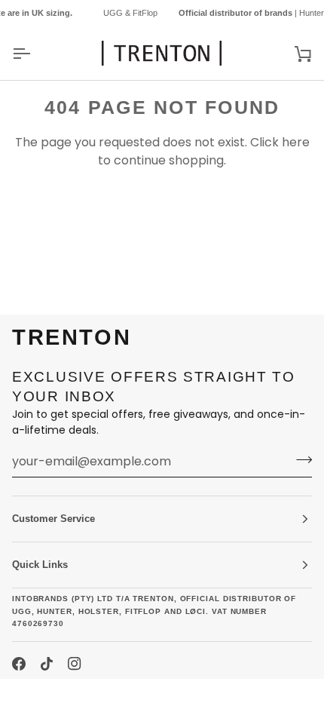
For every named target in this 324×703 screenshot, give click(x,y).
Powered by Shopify (131, 690)
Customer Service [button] (53, 518)
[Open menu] (34, 53)
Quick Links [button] (40, 564)
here (296, 142)
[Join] (299, 459)
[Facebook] (19, 664)
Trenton (39, 690)
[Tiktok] (47, 664)
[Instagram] (74, 664)
